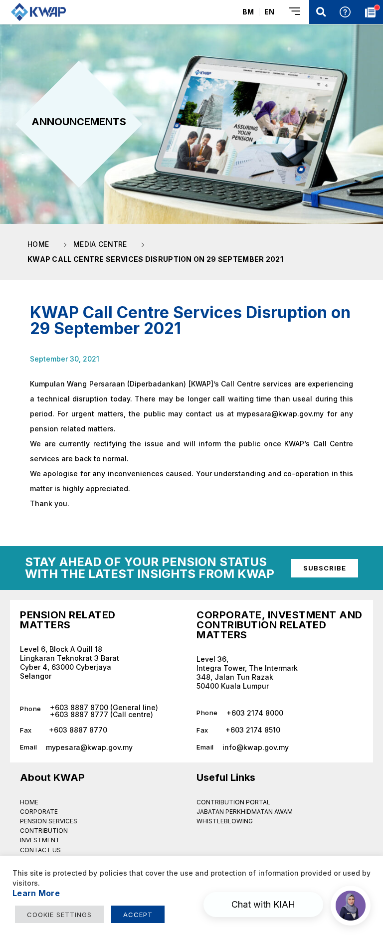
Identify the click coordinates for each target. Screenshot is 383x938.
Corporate (39, 811)
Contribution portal (233, 802)
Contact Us (40, 850)
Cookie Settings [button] (59, 915)
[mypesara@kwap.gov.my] (103, 743)
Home (29, 802)
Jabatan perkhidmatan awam (244, 811)
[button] (321, 12)
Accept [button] (138, 915)
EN (269, 11)
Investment (40, 840)
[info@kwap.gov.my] (279, 743)
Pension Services (48, 821)
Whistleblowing (224, 821)
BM (248, 11)
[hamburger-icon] (295, 12)
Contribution (44, 830)
